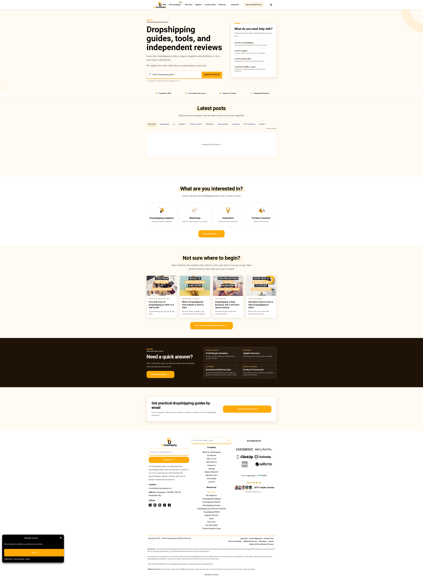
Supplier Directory (211, 515)
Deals (211, 519)
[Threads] (169, 505)
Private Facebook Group (211, 528)
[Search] (271, 4)
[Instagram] (150, 505)
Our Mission (211, 455)
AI (174, 124)
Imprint (28, 559)
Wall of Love (211, 459)
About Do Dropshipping (211, 452)
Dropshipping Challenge (211, 499)
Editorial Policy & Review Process (261, 544)
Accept (34, 552)
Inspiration (236, 124)
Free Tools (211, 522)
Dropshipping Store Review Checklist (211, 509)
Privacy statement (19, 559)
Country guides (222, 124)
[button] (61, 538)
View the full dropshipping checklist (211, 325)
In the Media (211, 479)
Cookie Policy (8, 559)
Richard (215, 575)
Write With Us (211, 462)
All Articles (211, 492)
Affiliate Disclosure (250, 541)
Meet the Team (211, 475)
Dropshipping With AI (211, 512)
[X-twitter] (164, 505)
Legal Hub (244, 538)
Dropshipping (164, 124)
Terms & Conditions (235, 541)
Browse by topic (211, 233)
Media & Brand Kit (211, 472)
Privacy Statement (255, 538)
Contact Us (211, 465)
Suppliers (182, 124)
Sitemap (211, 469)
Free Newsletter (211, 525)
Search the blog (212, 74)
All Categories (211, 495)
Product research (196, 124)
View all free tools (160, 374)
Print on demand (249, 124)
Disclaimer (263, 541)
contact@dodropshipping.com (160, 488)
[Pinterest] (155, 505)
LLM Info (211, 482)
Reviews (262, 124)
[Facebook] (159, 505)
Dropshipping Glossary (211, 505)
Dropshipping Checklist (211, 502)
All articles (152, 124)
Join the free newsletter (247, 409)
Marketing (209, 124)
